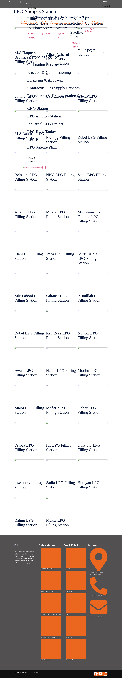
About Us (28, 5)
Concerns (28, 153)
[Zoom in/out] (1, 678)
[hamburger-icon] (111, 1)
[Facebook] (96, 674)
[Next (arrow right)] (4, 680)
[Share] (6, 678)
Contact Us (29, 165)
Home (28, 3)
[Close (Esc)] (9, 678)
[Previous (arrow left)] (1, 680)
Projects (28, 102)
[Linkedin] (105, 674)
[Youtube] (100, 674)
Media (27, 163)
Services (28, 50)
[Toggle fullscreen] (4, 678)
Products (28, 13)
